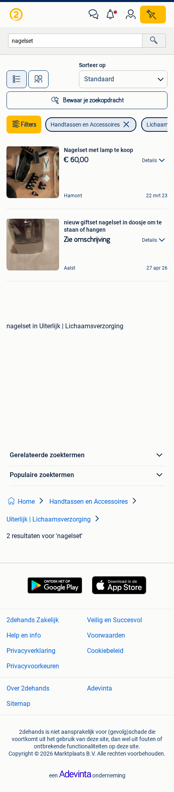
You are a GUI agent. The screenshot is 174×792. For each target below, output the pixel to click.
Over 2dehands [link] (27, 688)
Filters (28, 124)
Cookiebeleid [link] (105, 651)
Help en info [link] (23, 635)
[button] (112, 14)
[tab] (16, 79)
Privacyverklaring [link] (30, 651)
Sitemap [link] (18, 704)
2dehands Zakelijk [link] (32, 620)
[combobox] (75, 41)
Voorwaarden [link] (106, 635)
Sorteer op (92, 65)
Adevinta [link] (99, 688)
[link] (17, 14)
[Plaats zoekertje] (153, 14)
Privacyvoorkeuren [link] (32, 666)
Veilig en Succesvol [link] (114, 620)
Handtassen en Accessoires (85, 124)
